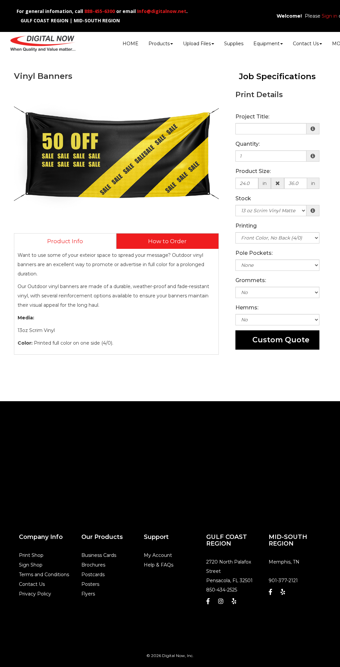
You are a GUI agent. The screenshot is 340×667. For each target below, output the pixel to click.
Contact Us (306, 44)
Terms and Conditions (44, 575)
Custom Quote (280, 339)
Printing (246, 226)
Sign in (329, 16)
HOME (130, 44)
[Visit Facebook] (209, 603)
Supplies (233, 44)
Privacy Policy (35, 594)
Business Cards (98, 555)
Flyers (88, 594)
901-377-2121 (283, 581)
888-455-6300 (99, 11)
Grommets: (250, 280)
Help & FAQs (158, 565)
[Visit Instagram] (221, 603)
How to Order (167, 241)
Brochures (93, 565)
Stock (243, 198)
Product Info (65, 241)
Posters (90, 584)
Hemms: (246, 307)
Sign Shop (30, 565)
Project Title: (252, 116)
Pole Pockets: (254, 253)
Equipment (266, 44)
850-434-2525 (221, 590)
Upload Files (197, 44)
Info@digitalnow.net (161, 11)
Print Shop (31, 555)
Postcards (93, 575)
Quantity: (247, 144)
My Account (158, 555)
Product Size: (253, 171)
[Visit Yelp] (235, 603)
